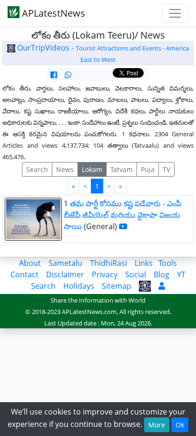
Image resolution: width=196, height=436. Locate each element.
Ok (180, 424)
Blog (161, 274)
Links (144, 263)
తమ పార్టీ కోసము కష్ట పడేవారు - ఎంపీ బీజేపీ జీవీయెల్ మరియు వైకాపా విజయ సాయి (122, 215)
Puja (148, 169)
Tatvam (121, 169)
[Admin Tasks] (161, 286)
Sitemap (116, 286)
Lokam (92, 169)
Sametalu (65, 263)
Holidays (78, 286)
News (65, 169)
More (156, 424)
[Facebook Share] (53, 75)
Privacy (105, 274)
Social (135, 274)
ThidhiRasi (108, 263)
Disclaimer (65, 274)
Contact (24, 274)
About (30, 263)
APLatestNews (52, 13)
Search (37, 169)
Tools (167, 263)
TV (166, 169)
